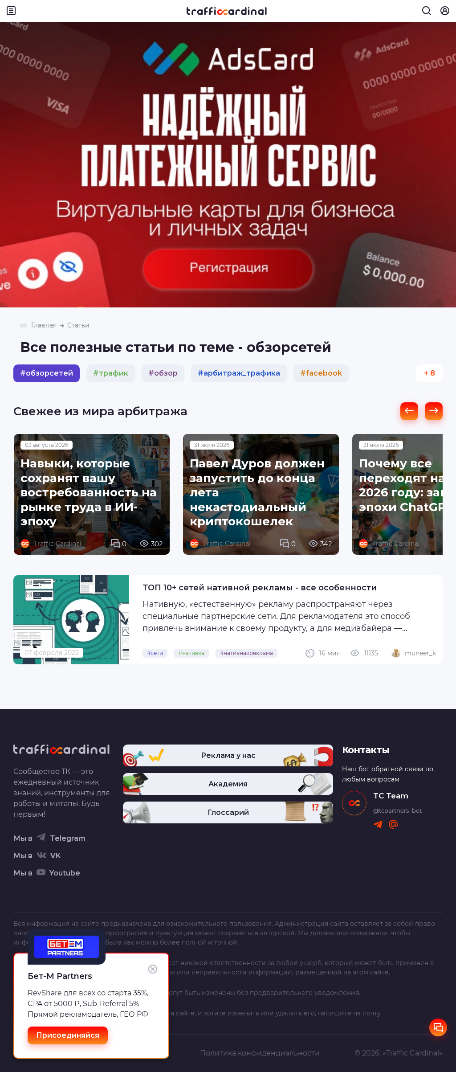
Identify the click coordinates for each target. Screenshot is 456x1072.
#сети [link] (155, 653)
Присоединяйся (67, 1035)
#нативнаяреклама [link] (246, 653)
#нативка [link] (191, 653)
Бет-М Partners (60, 976)
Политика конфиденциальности (260, 1053)
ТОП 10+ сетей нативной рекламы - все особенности (259, 588)
